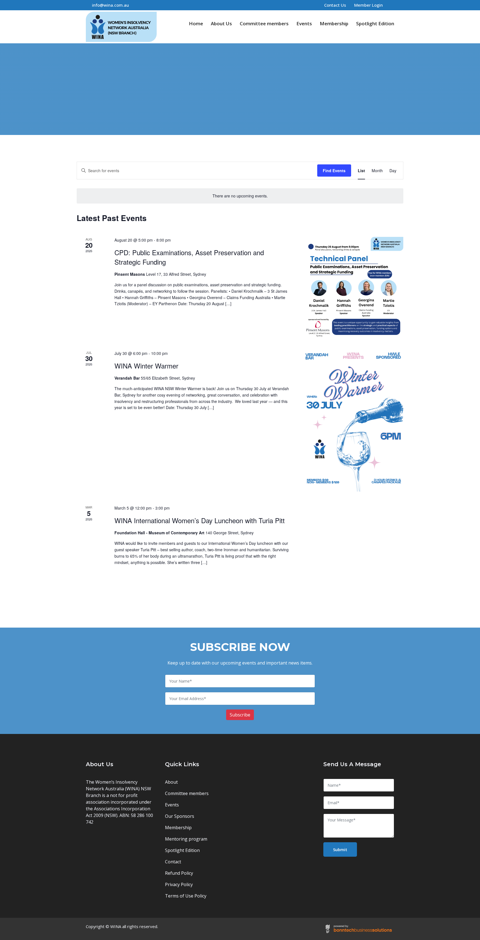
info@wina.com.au (110, 5)
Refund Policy (179, 873)
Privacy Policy (179, 884)
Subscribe (240, 715)
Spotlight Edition (375, 23)
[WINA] (121, 27)
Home (196, 23)
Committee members (264, 23)
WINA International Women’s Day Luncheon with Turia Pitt (199, 520)
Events (304, 23)
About (171, 782)
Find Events (334, 170)
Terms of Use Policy (185, 896)
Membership (334, 23)
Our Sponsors (179, 816)
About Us (221, 23)
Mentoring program (186, 839)
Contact (173, 862)
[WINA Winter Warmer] (353, 421)
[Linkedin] (392, 5)
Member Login (368, 5)
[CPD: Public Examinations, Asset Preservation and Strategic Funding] (353, 287)
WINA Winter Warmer (146, 365)
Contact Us (335, 5)
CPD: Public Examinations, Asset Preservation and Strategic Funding (189, 257)
